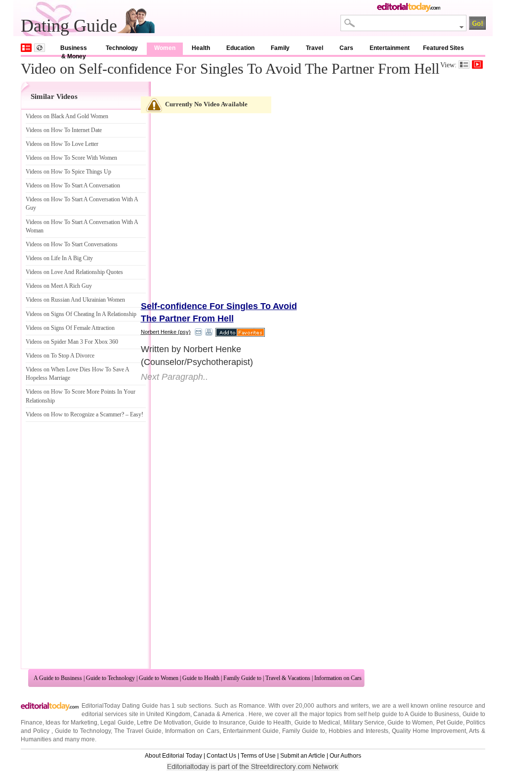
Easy (135, 414)
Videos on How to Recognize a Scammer (74, 414)
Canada (204, 714)
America (233, 714)
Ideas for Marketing (71, 722)
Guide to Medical (317, 722)
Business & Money (73, 50)
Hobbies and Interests (358, 730)
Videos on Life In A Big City (59, 258)
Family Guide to (242, 678)
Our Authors (345, 755)
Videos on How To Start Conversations (72, 244)
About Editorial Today (173, 755)
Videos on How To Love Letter (62, 143)
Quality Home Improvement (429, 730)
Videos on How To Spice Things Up (68, 171)
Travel (314, 48)
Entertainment (390, 48)
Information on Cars (338, 678)
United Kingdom (168, 714)
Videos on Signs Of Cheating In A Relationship (81, 314)
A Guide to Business (58, 678)
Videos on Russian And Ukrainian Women (75, 299)
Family (280, 48)
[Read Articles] (464, 64)
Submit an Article (302, 755)
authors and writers (342, 705)
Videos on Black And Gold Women (67, 116)
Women (164, 48)
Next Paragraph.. (174, 377)
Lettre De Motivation (164, 722)
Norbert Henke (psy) (166, 332)
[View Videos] (477, 64)
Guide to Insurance (220, 722)
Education (240, 48)
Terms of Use (258, 755)
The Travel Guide (138, 730)
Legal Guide (116, 722)
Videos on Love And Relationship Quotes (74, 272)
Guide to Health (200, 678)
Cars (346, 48)
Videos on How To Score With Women (71, 157)
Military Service (363, 722)
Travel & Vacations (287, 678)
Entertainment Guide (251, 730)
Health (201, 48)
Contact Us (221, 755)
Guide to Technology (110, 678)
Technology (122, 48)
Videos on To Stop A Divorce (60, 355)
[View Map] (39, 48)
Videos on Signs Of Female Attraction (70, 327)
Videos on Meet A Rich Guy (59, 285)
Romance (252, 705)
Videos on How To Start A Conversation (73, 185)
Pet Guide (449, 722)
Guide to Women (158, 678)
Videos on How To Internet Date (64, 130)
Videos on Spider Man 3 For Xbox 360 (72, 341)
